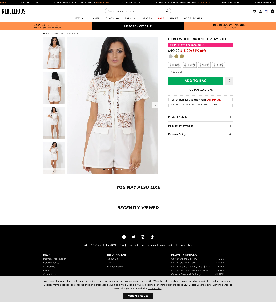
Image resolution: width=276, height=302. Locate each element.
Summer (94, 18)
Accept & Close (138, 296)
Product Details (177, 117)
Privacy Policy (115, 266)
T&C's (110, 262)
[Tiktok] (152, 237)
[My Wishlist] (254, 11)
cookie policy (155, 288)
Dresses (146, 18)
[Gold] (176, 57)
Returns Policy (177, 134)
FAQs (46, 270)
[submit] (167, 11)
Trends (130, 18)
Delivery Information (180, 125)
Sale (161, 18)
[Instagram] (143, 237)
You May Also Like (200, 89)
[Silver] (171, 57)
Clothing (112, 18)
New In (78, 18)
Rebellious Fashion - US (13, 9)
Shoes (174, 18)
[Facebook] (124, 237)
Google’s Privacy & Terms (140, 284)
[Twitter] (133, 237)
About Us (112, 258)
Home (46, 33)
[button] (272, 11)
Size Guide (49, 266)
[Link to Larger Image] (112, 105)
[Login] (260, 11)
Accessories (193, 18)
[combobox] (138, 11)
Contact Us (49, 274)
